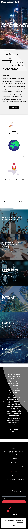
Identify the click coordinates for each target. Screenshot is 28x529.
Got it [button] (13, 525)
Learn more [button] (20, 522)
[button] (3, 402)
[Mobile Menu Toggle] (24, 2)
